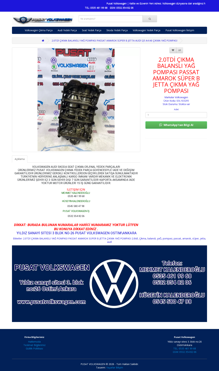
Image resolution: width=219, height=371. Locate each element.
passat (177, 238)
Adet (176, 109)
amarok (186, 238)
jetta (202, 238)
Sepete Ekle (176, 135)
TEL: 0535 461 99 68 (96, 7)
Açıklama (20, 159)
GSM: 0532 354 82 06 (121, 7)
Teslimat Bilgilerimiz (34, 345)
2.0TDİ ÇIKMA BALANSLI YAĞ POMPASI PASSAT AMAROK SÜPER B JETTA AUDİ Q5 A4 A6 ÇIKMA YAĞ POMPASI (114, 40)
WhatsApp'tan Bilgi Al (178, 125)
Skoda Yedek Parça (117, 30)
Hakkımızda (34, 341)
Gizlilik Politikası (34, 348)
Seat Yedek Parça (91, 30)
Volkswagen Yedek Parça (146, 30)
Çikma (142, 238)
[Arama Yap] (150, 18)
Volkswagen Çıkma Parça (39, 30)
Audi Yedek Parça (67, 30)
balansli (151, 238)
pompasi (167, 238)
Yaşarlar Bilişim (114, 367)
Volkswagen (181, 97)
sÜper (195, 238)
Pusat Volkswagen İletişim (179, 30)
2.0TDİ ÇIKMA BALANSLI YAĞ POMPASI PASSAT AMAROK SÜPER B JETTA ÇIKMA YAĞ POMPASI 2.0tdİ (80, 238)
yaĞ (159, 238)
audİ (109, 242)
